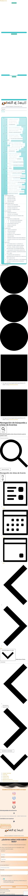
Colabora (7, 217)
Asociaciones (10, 236)
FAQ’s (10, 168)
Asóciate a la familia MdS (13, 218)
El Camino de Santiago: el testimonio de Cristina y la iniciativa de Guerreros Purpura (15, 191)
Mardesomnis (3, 0)
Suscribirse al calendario (7, 751)
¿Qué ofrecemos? (9, 203)
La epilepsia (8, 228)
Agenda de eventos (11, 212)
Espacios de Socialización (13, 206)
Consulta (2, 869)
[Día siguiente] (15, 646)
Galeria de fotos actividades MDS (15, 139)
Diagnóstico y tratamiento (14, 234)
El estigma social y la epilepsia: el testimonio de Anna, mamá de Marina (16, 173)
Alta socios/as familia (15, 222)
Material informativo (12, 207)
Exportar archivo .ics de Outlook (10, 781)
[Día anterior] (15, 604)
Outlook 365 (6, 776)
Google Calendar (7, 773)
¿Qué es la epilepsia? (12, 229)
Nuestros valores (11, 200)
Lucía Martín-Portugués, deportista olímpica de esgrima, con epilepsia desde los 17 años (16, 182)
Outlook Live (6, 777)
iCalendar (5, 774)
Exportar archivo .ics (7, 779)
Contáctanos (12, 124)
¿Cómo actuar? (11, 233)
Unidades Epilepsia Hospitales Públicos (15, 162)
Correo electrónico (4, 865)
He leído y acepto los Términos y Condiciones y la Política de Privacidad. (15, 881)
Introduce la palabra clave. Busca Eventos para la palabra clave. (13, 434)
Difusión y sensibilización (15, 132)
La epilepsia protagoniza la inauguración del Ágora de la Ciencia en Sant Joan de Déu (16, 187)
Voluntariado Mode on (12, 223)
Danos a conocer (11, 225)
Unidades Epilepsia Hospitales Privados (15, 165)
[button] (7, 894)
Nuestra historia (11, 198)
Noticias (7, 242)
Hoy (1, 648)
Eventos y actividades (12, 214)
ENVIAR (14, 887)
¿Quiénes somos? (11, 197)
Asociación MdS (9, 195)
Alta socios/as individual (16, 220)
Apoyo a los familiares (12, 204)
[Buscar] (3, 111)
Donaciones (12, 151)
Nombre (2, 857)
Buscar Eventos (5, 469)
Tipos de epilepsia (11, 231)
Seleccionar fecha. (20, 659)
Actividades (8, 211)
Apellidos (3, 861)
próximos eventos (13, 384)
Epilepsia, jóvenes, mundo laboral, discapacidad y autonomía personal (16, 177)
